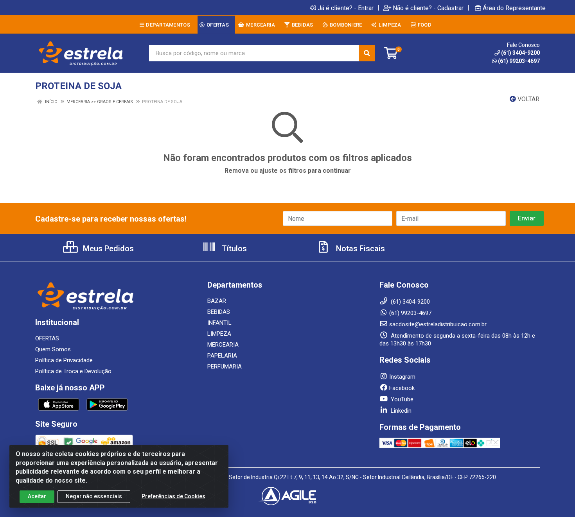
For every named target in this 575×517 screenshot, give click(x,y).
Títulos (233, 248)
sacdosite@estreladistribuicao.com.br (438, 324)
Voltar (527, 99)
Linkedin (400, 410)
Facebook (402, 388)
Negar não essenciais (94, 496)
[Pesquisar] (367, 53)
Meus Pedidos (107, 248)
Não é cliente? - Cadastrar (428, 8)
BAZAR (216, 300)
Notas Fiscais (359, 248)
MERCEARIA (223, 344)
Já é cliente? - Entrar (346, 8)
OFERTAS (47, 338)
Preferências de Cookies (173, 496)
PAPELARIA (222, 355)
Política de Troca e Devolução (73, 371)
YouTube (401, 399)
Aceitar (37, 496)
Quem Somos (53, 349)
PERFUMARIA (224, 366)
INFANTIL (219, 322)
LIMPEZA (219, 333)
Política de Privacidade (64, 360)
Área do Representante (514, 8)
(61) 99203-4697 (519, 61)
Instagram (402, 376)
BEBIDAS (218, 311)
